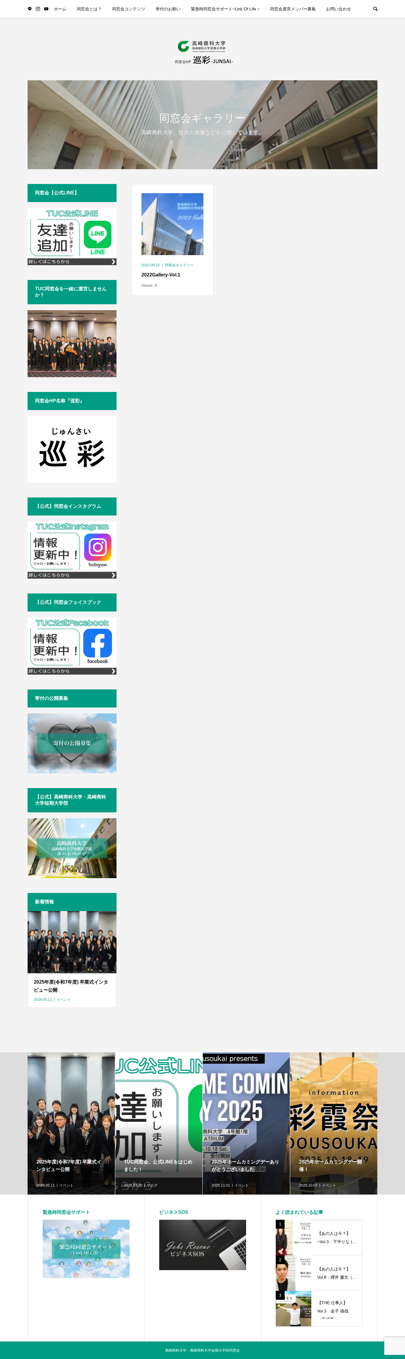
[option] (71, 1123)
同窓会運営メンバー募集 (293, 9)
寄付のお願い (168, 9)
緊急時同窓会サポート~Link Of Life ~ (225, 9)
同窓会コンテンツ (128, 9)
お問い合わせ (338, 9)
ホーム (60, 9)
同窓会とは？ (89, 9)
